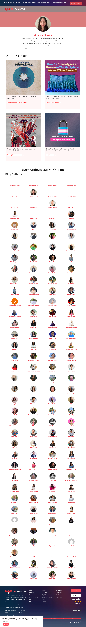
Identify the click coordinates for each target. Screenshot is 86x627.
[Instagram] (74, 622)
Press (30, 601)
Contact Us (76, 595)
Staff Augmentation (48, 9)
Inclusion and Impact (23, 102)
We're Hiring (75, 591)
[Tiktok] (80, 622)
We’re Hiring (62, 9)
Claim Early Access (75, 3)
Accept (6, 624)
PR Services (59, 592)
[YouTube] (78, 622)
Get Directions (59, 595)
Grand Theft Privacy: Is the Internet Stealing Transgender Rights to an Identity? (60, 150)
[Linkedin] (76, 622)
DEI (47, 155)
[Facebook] (70, 622)
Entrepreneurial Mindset (12, 102)
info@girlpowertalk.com (16, 607)
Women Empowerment (56, 102)
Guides (44, 601)
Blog (55, 9)
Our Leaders (45, 592)
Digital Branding (46, 595)
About (30, 590)
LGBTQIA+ (52, 155)
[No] (41, 617)
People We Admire (33, 597)
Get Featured (38, 9)
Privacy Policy (59, 597)
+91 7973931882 (14, 604)
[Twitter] (72, 622)
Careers (48, 102)
